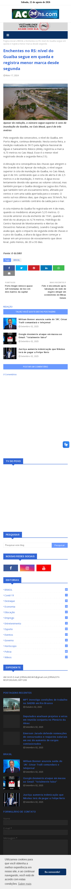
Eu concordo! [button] (52, 872)
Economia (35, 606)
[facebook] (10, 567)
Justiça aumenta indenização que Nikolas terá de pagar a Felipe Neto (41, 351)
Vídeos (35, 657)
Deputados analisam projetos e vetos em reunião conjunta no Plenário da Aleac (45, 720)
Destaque (35, 601)
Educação (35, 612)
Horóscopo (35, 646)
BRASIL (20, 41)
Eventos (35, 634)
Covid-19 (35, 595)
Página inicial (9, 41)
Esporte (35, 629)
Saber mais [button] (24, 883)
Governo (35, 640)
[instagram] (27, 567)
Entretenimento (35, 623)
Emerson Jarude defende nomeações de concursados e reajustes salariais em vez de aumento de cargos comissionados (45, 738)
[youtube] (43, 567)
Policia (35, 651)
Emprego (35, 617)
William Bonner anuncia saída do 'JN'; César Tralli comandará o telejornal (42, 321)
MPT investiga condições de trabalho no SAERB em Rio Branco (45, 701)
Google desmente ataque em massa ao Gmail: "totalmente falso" (40, 336)
